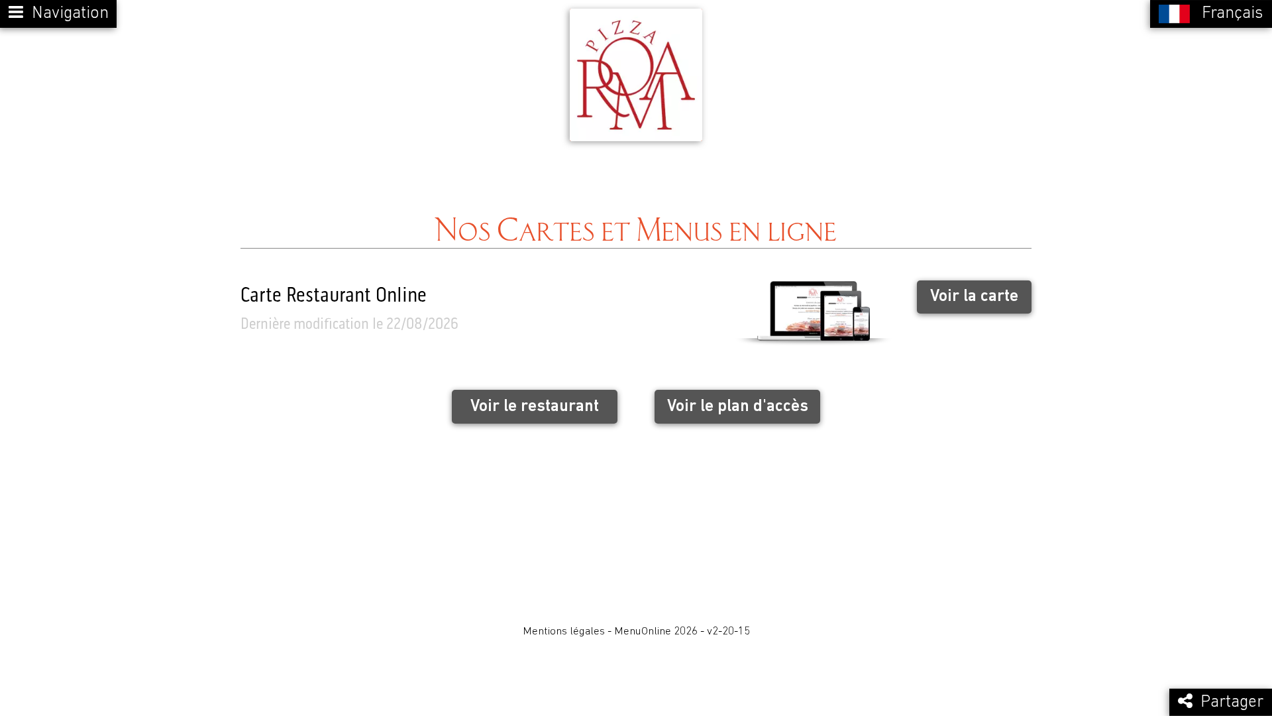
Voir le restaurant (534, 406)
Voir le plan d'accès (737, 406)
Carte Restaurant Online (333, 296)
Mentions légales (564, 631)
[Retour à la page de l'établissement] (636, 75)
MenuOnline (642, 631)
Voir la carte (974, 296)
